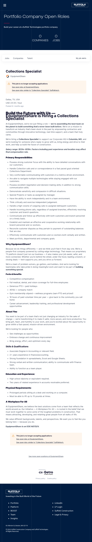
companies (18, 58)
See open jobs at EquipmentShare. (25, 87)
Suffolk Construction (64, 510)
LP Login (58, 507)
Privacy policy (40, 478)
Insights (14, 518)
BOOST (14, 510)
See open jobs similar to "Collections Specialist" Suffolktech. (35, 90)
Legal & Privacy (61, 514)
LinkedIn (58, 503)
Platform (15, 507)
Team (13, 514)
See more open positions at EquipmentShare (46, 456)
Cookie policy (51, 478)
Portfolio (15, 503)
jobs (7, 58)
